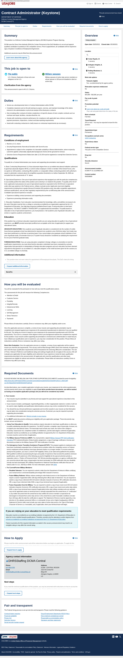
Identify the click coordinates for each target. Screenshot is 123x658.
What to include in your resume (36, 416)
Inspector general (30, 652)
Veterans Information (50, 647)
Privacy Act (7, 618)
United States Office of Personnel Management (26, 641)
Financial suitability (10, 616)
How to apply (103, 26)
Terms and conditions (78, 652)
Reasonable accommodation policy (52, 618)
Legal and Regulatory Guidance (66, 647)
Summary (7, 26)
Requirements (46, 26)
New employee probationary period (52, 616)
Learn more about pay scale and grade (98, 109)
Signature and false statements (51, 620)
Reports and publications (63, 652)
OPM (55, 464)
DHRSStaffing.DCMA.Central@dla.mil (18, 572)
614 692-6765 (10, 567)
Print (103, 16)
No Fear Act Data (41, 652)
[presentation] (102, 60)
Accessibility (16, 652)
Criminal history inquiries (12, 613)
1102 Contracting (90, 138)
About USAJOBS (6, 652)
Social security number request (14, 622)
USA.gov (87, 652)
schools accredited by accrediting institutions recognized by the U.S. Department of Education (35, 519)
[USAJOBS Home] (9, 4)
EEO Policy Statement (8, 647)
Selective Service (9, 620)
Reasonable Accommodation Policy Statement (29, 647)
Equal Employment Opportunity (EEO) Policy (55, 613)
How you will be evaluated (65, 26)
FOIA (22, 652)
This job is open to (21, 26)
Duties (35, 26)
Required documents (87, 26)
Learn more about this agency (16, 57)
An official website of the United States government (16, 0)
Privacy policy (51, 652)
